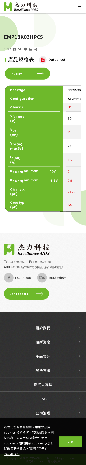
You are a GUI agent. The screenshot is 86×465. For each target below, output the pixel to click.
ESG (43, 398)
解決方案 (43, 370)
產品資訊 (43, 356)
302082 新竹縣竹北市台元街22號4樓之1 (37, 267)
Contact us (18, 294)
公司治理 (43, 412)
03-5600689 (17, 261)
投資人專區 (43, 384)
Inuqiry (16, 74)
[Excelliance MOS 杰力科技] (27, 249)
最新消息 (43, 341)
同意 (70, 442)
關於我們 (43, 327)
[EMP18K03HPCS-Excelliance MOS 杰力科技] (14, 49)
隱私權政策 (12, 454)
